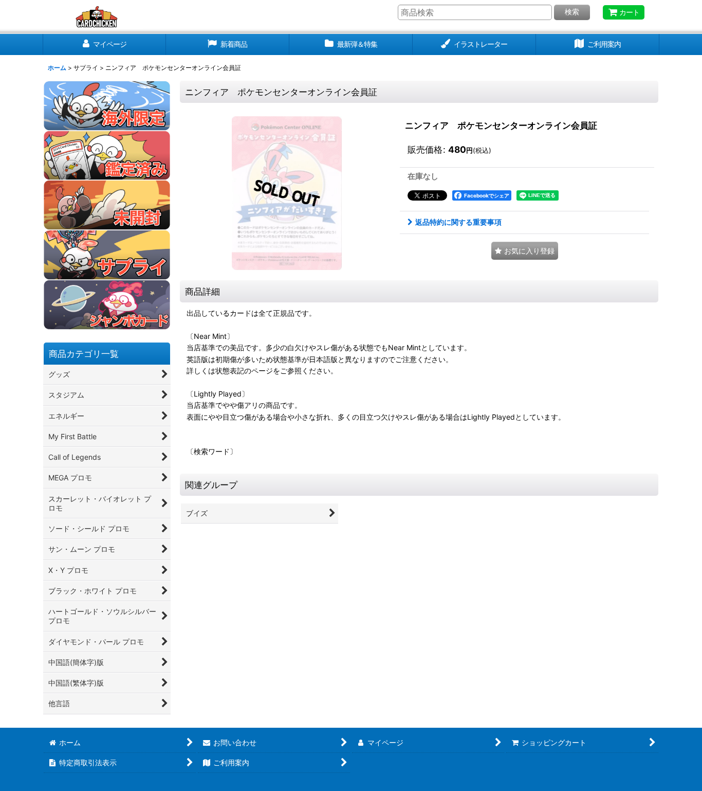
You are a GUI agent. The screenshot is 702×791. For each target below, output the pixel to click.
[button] (524, 251)
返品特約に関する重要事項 (458, 222)
